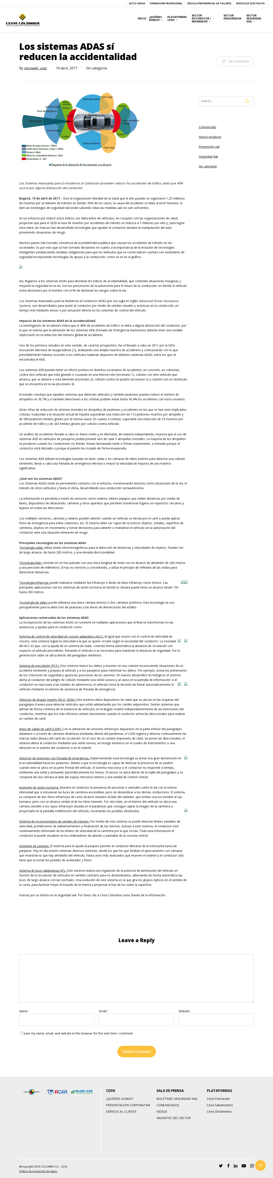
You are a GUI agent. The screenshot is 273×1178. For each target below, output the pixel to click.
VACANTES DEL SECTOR (174, 1118)
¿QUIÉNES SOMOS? (119, 1099)
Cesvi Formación (218, 1099)
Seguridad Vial (208, 156)
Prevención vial (209, 147)
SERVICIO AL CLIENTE (121, 1111)
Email (104, 1011)
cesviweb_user (35, 68)
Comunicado (207, 127)
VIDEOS (162, 1111)
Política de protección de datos (38, 1171)
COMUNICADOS (168, 1105)
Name (24, 1011)
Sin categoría (208, 166)
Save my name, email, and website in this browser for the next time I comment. (78, 1033)
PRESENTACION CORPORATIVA (128, 1105)
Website (184, 1011)
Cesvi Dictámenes (219, 1111)
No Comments (238, 61)
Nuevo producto (210, 137)
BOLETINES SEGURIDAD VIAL (177, 1099)
